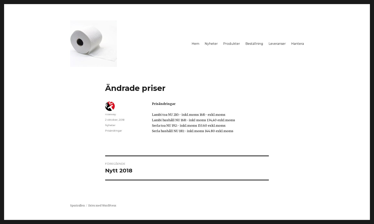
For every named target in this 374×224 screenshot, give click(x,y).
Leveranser (277, 44)
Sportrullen (77, 205)
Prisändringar (113, 130)
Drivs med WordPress (102, 205)
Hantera (297, 44)
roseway (110, 114)
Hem (195, 44)
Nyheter (211, 44)
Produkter (231, 44)
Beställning (254, 44)
